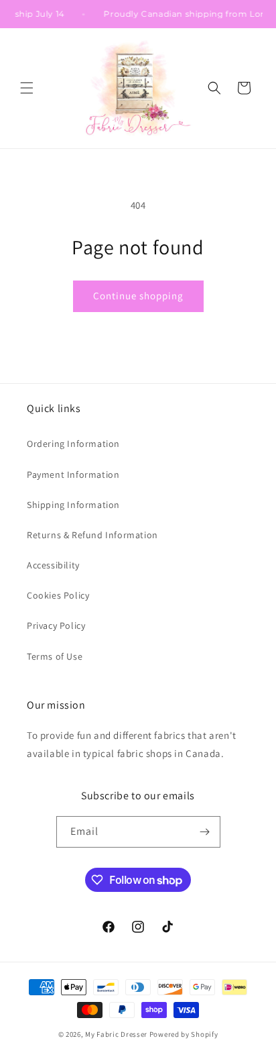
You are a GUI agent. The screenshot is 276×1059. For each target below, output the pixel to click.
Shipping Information (73, 505)
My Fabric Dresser (116, 1034)
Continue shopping (138, 295)
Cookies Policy (58, 595)
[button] (27, 88)
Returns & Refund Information (92, 535)
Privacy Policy (56, 625)
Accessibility (53, 565)
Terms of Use (54, 656)
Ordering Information (73, 444)
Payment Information (73, 474)
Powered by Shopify (183, 1034)
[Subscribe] (205, 832)
